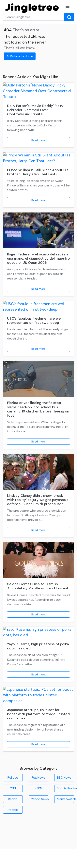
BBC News (64, 777)
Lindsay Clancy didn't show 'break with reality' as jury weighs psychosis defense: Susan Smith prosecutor (37, 499)
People (13, 810)
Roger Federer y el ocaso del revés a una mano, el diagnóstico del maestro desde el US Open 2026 (38, 258)
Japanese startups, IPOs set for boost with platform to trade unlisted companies (38, 714)
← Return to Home (19, 56)
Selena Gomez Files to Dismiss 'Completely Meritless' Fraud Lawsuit (38, 586)
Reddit (13, 799)
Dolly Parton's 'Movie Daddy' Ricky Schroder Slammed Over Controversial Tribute (35, 110)
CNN (13, 788)
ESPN (38, 788)
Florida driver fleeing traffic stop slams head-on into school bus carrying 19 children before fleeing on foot (38, 409)
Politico (13, 777)
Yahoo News (39, 799)
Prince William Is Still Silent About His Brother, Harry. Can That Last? (37, 172)
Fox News (38, 777)
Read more (38, 140)
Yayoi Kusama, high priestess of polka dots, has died (38, 646)
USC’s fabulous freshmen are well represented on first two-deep (34, 320)
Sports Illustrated (65, 788)
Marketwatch (65, 799)
